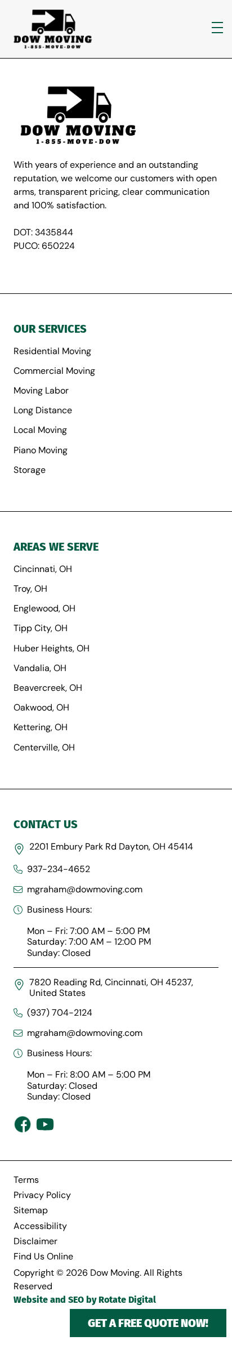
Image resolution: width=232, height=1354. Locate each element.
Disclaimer (35, 1241)
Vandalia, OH (40, 668)
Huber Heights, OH (52, 648)
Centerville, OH (44, 747)
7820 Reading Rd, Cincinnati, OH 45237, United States (111, 987)
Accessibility (40, 1226)
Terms (26, 1180)
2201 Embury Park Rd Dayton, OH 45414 (111, 846)
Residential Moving (52, 351)
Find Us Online (43, 1256)
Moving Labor (41, 390)
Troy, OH (30, 589)
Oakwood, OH (41, 707)
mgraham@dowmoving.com (84, 889)
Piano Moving (41, 450)
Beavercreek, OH (48, 688)
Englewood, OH (44, 608)
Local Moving (40, 430)
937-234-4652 (58, 869)
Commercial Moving (54, 371)
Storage (30, 470)
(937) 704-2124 (59, 1012)
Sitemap (31, 1210)
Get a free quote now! (148, 1323)
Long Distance (43, 410)
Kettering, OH (41, 727)
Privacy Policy (42, 1195)
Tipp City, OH (41, 628)
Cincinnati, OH (43, 569)
